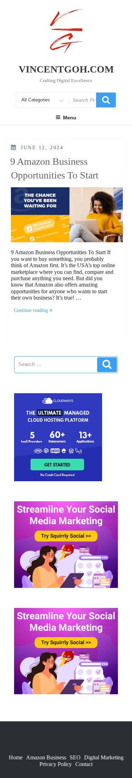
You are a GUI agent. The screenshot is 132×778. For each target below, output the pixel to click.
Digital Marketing (104, 757)
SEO (75, 757)
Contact (84, 764)
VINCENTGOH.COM (66, 69)
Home (16, 757)
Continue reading (34, 311)
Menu (69, 117)
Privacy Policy (55, 764)
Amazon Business (46, 757)
